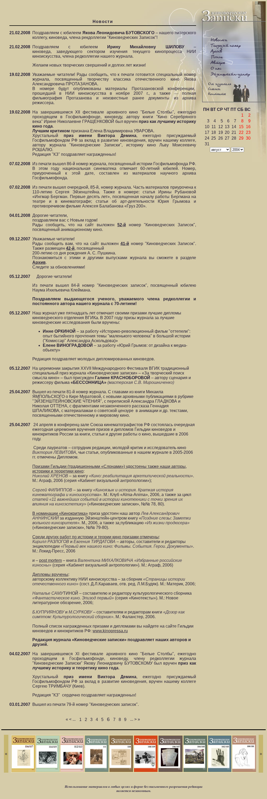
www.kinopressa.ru (110, 631)
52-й (121, 225)
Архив (39, 262)
